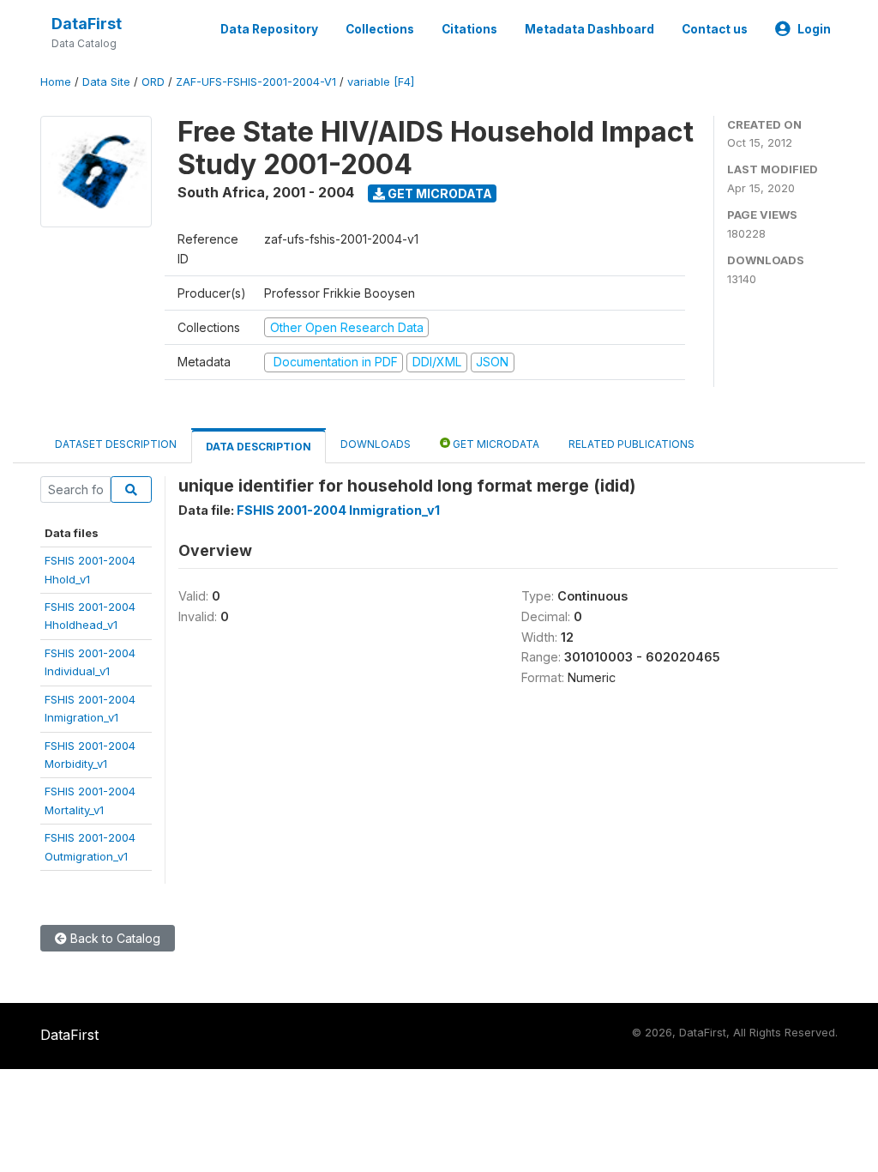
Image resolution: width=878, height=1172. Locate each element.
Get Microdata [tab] (494, 444)
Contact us (715, 29)
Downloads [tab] (375, 444)
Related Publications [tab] (631, 444)
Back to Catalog (113, 938)
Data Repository (269, 29)
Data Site (106, 82)
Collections (380, 29)
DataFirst (86, 24)
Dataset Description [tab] (116, 444)
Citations (469, 29)
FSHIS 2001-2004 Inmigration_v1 (338, 510)
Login (814, 29)
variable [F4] (380, 82)
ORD (153, 82)
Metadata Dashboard (589, 29)
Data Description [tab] (258, 446)
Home (55, 82)
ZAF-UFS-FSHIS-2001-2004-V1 (256, 82)
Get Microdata (438, 193)
